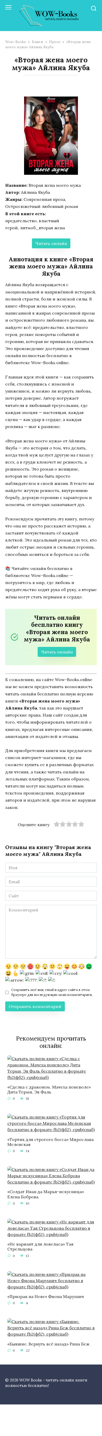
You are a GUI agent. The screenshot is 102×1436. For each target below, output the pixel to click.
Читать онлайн (51, 243)
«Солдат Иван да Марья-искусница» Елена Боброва (45, 1194)
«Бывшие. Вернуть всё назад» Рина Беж (48, 1343)
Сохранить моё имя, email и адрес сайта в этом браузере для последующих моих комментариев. (52, 992)
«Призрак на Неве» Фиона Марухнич (45, 1296)
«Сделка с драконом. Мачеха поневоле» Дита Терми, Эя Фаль (49, 1089)
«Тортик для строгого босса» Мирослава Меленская (50, 1142)
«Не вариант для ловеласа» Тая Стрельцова (40, 1246)
